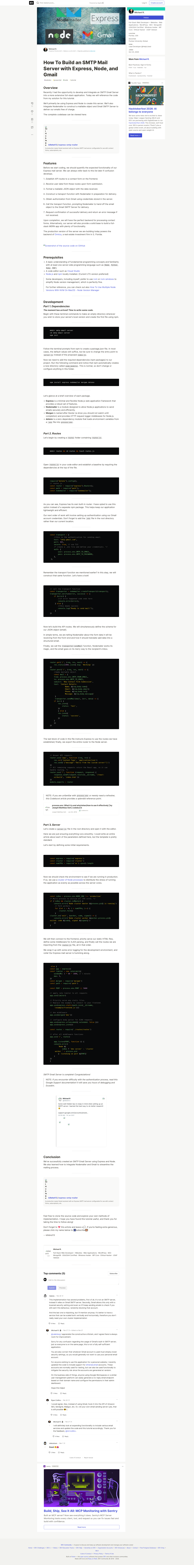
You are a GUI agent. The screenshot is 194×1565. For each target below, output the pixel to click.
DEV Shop (161, 1548)
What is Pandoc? (140, 74)
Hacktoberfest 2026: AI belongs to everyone (143, 110)
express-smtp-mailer (68, 145)
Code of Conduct (75, 1457)
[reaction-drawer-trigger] (32, 104)
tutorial (73, 80)
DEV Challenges (39, 1548)
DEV (104, 1556)
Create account (157, 3)
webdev (47, 80)
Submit (52, 1288)
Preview (62, 1288)
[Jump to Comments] (32, 112)
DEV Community (66, 1545)
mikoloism (53, 1443)
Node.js (49, 274)
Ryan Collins (56, 1400)
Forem (73, 1556)
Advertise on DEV (90, 1548)
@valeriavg (56, 1334)
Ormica (58, 234)
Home (30, 1548)
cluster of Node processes (70, 880)
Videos (55, 1548)
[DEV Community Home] (31, 3)
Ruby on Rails (92, 1559)
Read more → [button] (135, 135)
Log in (144, 3)
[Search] (38, 3)
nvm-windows (107, 279)
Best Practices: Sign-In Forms (139, 66)
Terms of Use (109, 1553)
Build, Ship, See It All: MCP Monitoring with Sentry (81, 1511)
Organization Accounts (105, 1548)
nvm (95, 279)
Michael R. (53, 49)
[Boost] (32, 127)
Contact (135, 1548)
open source (84, 1556)
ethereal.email (92, 1365)
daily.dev (92, 51)
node (65, 80)
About (129, 1548)
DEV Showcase (120, 1548)
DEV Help (79, 1548)
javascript (57, 80)
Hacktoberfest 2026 (136, 123)
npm (60, 274)
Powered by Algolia (96, 3)
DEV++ (49, 1548)
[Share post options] (32, 135)
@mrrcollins (70, 1431)
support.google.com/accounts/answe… (73, 1113)
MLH (97, 1551)
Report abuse (88, 1457)
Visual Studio (73, 271)
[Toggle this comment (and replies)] (45, 1299)
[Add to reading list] (32, 120)
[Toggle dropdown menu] (117, 1295)
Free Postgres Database (148, 1548)
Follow (146, 18)
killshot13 (52, 145)
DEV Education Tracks (67, 1548)
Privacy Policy (98, 1553)
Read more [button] (82, 1527)
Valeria (51, 1296)
